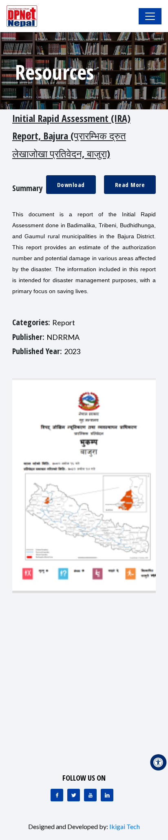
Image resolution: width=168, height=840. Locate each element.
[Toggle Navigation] (150, 16)
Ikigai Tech (124, 826)
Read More (130, 185)
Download (71, 185)
